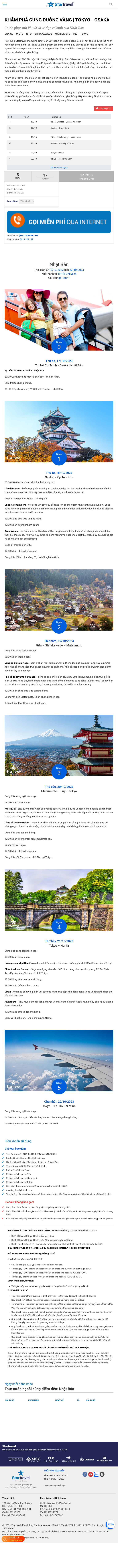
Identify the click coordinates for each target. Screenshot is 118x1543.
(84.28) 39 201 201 (22, 1509)
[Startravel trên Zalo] (96, 1474)
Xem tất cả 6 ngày (59, 167)
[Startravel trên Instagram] (102, 1474)
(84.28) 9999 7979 (11, 1512)
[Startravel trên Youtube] (90, 1474)
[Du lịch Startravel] (60, 4)
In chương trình (104, 108)
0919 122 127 (26, 239)
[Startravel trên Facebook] (85, 1474)
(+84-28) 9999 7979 (28, 235)
